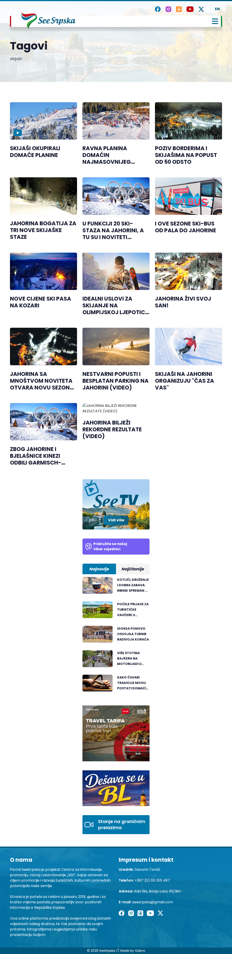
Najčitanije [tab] (133, 569)
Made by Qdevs (132, 950)
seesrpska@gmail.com (152, 902)
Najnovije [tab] (99, 569)
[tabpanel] (116, 636)
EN (217, 9)
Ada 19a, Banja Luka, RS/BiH (157, 891)
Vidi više (116, 520)
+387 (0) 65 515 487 (152, 880)
